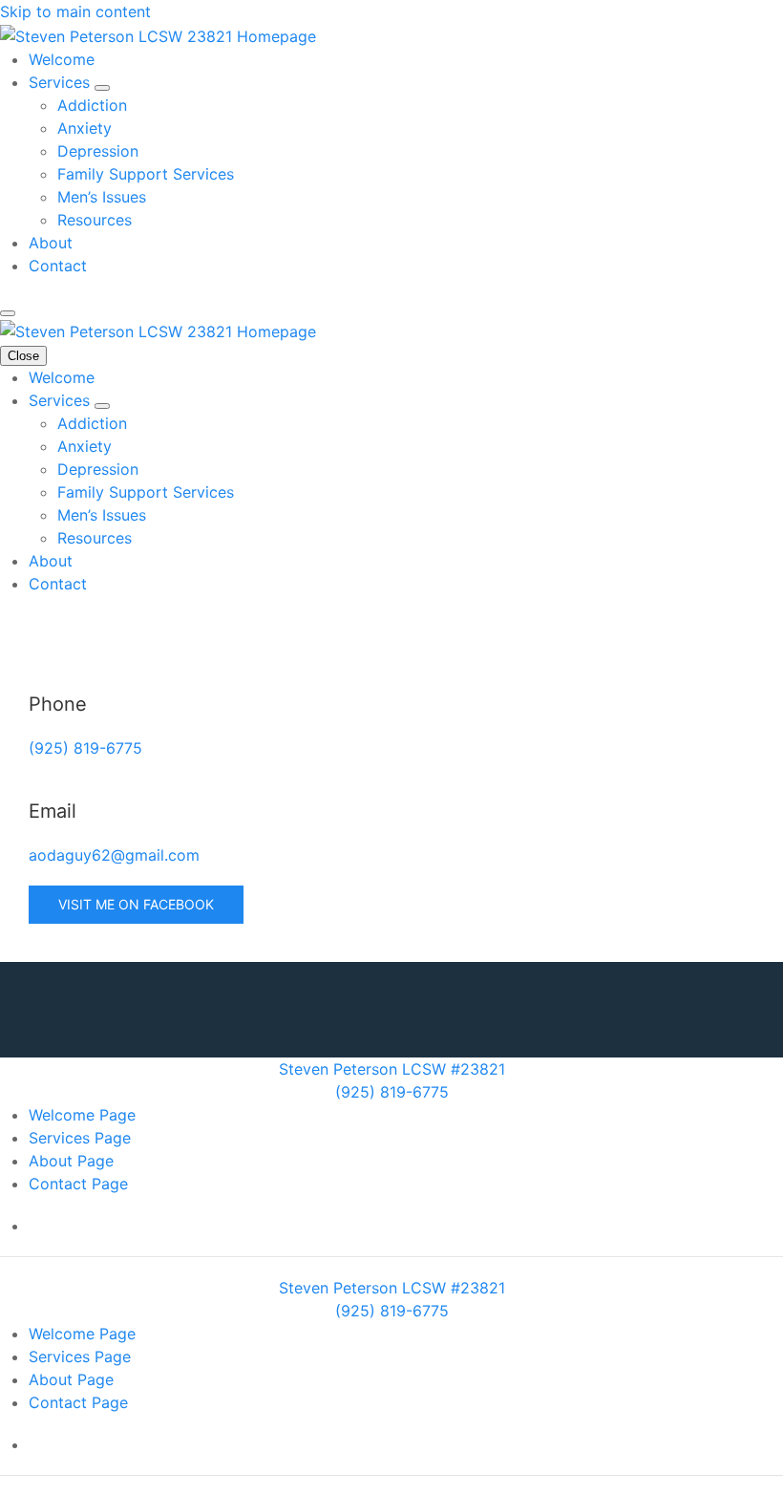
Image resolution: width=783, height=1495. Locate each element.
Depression (97, 150)
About (51, 242)
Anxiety (84, 128)
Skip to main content (75, 11)
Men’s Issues (101, 196)
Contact (58, 265)
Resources (94, 219)
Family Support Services (145, 173)
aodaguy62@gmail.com (114, 855)
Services (62, 82)
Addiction (92, 105)
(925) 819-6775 (85, 748)
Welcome (62, 59)
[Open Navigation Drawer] (7, 313)
